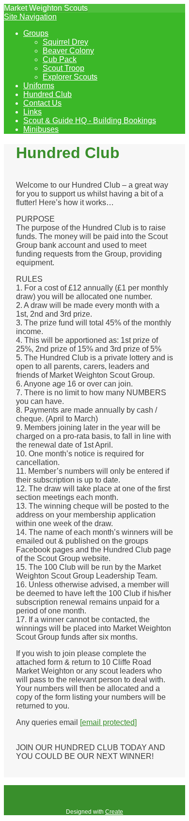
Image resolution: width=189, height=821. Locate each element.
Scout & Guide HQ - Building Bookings (89, 120)
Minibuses (41, 129)
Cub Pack (60, 59)
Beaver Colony (68, 51)
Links (32, 112)
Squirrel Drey (65, 42)
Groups (35, 33)
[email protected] (108, 722)
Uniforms (38, 85)
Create (114, 811)
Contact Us (42, 103)
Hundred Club (47, 94)
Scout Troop (63, 68)
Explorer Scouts (70, 77)
